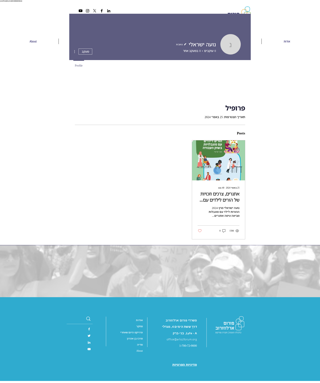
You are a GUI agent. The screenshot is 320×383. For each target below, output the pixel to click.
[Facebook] (101, 11)
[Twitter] (89, 336)
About (139, 350)
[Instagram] (87, 11)
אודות (139, 320)
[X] (94, 11)
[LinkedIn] (108, 11)
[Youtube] (80, 11)
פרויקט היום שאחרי (131, 332)
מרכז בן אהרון (135, 338)
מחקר (139, 326)
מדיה (140, 344)
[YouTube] (89, 349)
